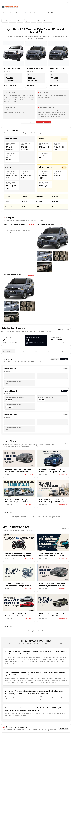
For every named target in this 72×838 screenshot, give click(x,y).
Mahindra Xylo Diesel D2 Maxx (17, 68)
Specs (27, 21)
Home (4, 13)
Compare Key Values (42, 122)
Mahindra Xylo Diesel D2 (37, 68)
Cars (11, 13)
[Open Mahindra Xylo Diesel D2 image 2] (44, 256)
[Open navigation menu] (69, 7)
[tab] (8, 351)
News (33, 21)
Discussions (47, 21)
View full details (9, 85)
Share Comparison (29, 122)
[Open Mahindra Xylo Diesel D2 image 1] (52, 238)
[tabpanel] (36, 395)
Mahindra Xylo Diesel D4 (60, 68)
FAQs (39, 21)
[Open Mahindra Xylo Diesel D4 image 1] (19, 289)
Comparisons (20, 13)
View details (31, 224)
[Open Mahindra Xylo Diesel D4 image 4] (11, 317)
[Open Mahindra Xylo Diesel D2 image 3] (60, 256)
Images (20, 21)
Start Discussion (64, 728)
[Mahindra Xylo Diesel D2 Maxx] (13, 53)
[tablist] (36, 351)
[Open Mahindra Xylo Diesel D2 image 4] (44, 267)
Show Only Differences (63, 329)
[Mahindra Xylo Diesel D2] (35, 53)
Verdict (5, 21)
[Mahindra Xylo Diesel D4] (58, 53)
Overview (12, 21)
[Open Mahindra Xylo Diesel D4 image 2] (11, 306)
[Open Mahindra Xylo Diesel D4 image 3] (27, 306)
